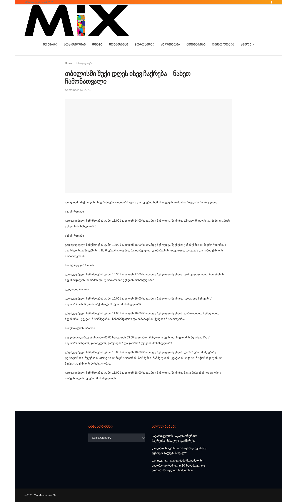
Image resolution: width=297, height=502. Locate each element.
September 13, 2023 (77, 90)
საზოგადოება (84, 63)
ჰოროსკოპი (144, 44)
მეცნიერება (196, 44)
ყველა (246, 44)
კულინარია (170, 44)
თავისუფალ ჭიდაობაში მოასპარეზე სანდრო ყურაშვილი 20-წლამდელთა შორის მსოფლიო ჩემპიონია (178, 465)
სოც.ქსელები (75, 44)
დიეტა (97, 44)
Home (68, 63)
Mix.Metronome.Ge (45, 495)
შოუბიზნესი (118, 44)
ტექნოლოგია (223, 44)
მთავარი (50, 44)
